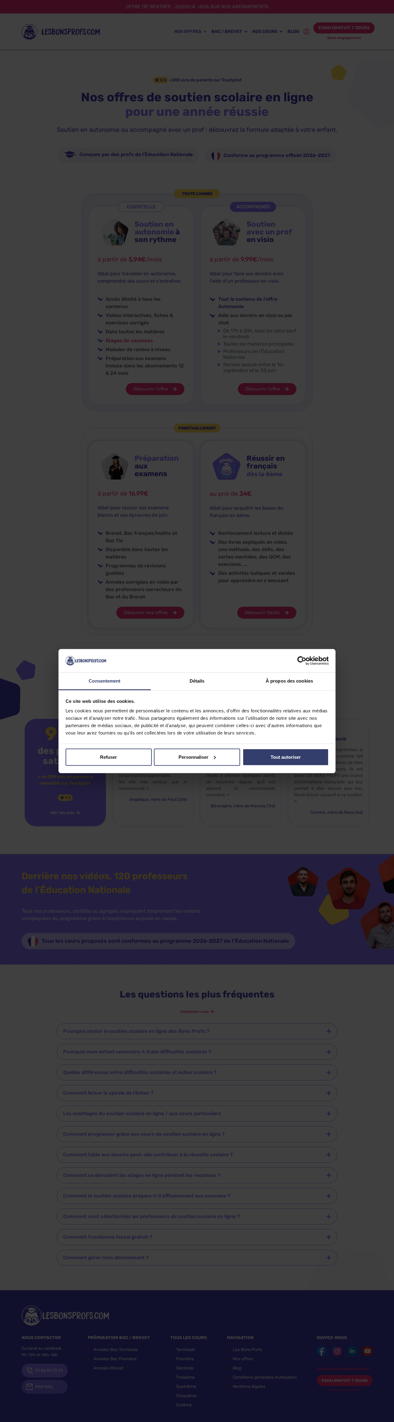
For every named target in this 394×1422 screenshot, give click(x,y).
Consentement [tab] (104, 681)
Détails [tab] (197, 681)
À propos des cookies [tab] (289, 681)
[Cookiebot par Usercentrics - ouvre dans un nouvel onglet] (302, 660)
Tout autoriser (286, 757)
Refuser (108, 757)
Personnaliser (193, 757)
